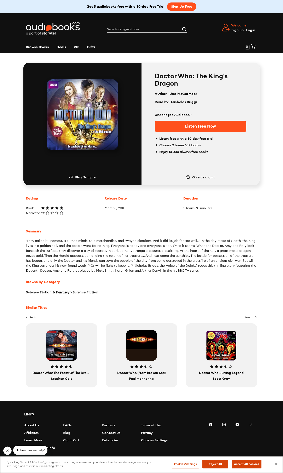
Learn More (33, 440)
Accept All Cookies (246, 464)
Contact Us (111, 433)
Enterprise (110, 440)
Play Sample (85, 177)
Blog (66, 433)
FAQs (67, 425)
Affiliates (31, 433)
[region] (141, 464)
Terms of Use (151, 425)
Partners (108, 425)
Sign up (237, 30)
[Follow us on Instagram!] (224, 437)
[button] (31, 317)
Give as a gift (203, 177)
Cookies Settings (154, 440)
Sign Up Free (181, 6)
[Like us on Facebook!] (210, 437)
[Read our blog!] (250, 437)
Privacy (147, 433)
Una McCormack (183, 94)
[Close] (276, 463)
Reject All (215, 464)
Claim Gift (71, 440)
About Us (31, 425)
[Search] (184, 28)
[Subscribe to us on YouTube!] (237, 437)
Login (250, 30)
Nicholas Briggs (184, 102)
